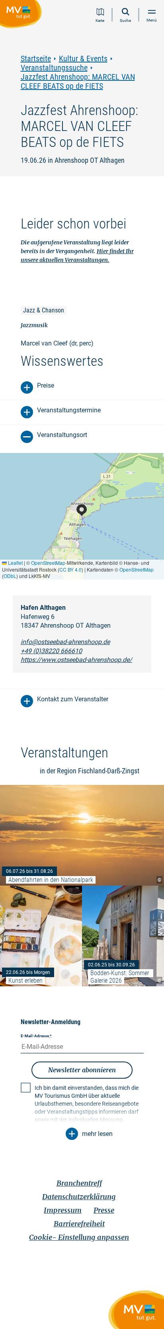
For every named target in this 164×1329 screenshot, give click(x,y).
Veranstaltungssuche (54, 67)
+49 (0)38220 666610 (51, 651)
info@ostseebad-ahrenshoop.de (65, 642)
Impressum (63, 1210)
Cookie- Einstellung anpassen (79, 1237)
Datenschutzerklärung (79, 1196)
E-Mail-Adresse (36, 1036)
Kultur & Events (83, 58)
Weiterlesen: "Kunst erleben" (41, 936)
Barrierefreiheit (79, 1223)
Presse (104, 1210)
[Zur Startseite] (22, 15)
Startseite (36, 58)
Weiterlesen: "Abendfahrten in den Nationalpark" (82, 835)
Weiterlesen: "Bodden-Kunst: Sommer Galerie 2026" (123, 936)
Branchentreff (79, 1183)
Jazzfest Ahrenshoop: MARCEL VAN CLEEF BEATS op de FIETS (78, 81)
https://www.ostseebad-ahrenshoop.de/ (76, 660)
